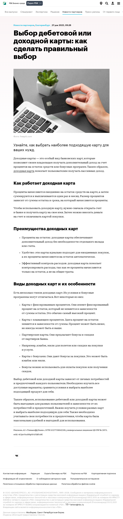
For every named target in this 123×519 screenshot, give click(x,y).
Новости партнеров (72, 11)
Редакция (35, 473)
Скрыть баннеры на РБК (55, 473)
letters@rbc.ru (77, 504)
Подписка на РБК (79, 473)
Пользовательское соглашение (84, 478)
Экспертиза (42, 11)
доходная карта (24, 171)
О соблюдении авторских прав (51, 478)
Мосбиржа (31, 512)
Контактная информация (14, 473)
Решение (55, 11)
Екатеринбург (42, 25)
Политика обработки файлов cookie (78, 483)
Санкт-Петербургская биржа (50, 512)
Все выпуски (11, 11)
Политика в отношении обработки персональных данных (30, 483)
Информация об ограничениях (17, 478)
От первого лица (111, 11)
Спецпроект (26, 11)
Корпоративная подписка (104, 473)
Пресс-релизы (92, 11)
